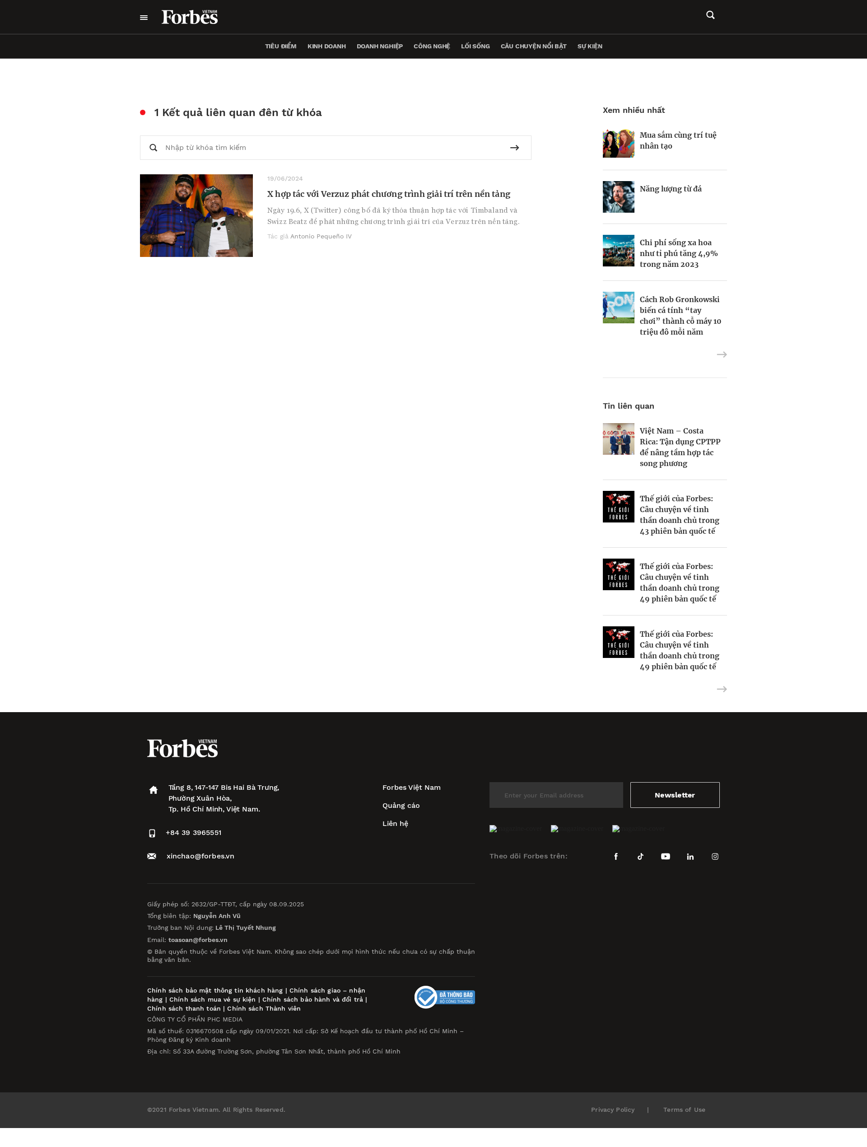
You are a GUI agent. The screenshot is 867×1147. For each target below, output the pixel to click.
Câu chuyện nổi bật (534, 46)
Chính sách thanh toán (184, 1008)
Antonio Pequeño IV (321, 236)
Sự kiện (590, 46)
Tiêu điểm (281, 46)
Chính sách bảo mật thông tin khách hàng (215, 990)
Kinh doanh (327, 46)
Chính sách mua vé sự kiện (213, 999)
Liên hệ (395, 823)
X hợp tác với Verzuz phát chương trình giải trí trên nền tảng (388, 194)
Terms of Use (684, 1109)
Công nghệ (432, 46)
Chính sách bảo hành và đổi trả (312, 999)
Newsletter (675, 795)
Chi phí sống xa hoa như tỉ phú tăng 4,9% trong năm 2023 (679, 253)
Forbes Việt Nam (411, 787)
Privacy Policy (612, 1109)
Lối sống (475, 46)
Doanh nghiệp (380, 46)
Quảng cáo (401, 805)
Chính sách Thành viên (264, 1008)
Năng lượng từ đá (671, 188)
